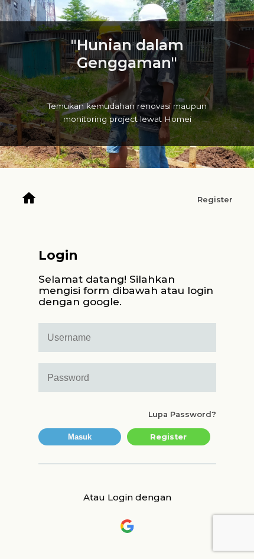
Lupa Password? (182, 414)
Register (215, 199)
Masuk (80, 436)
